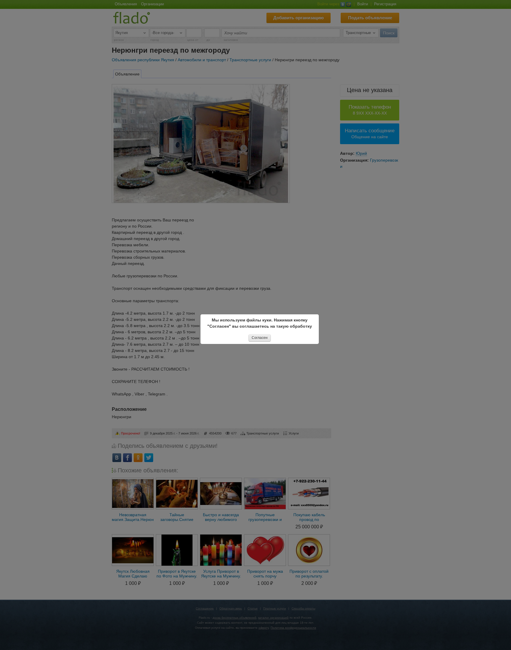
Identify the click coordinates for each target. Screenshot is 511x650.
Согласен (260, 338)
